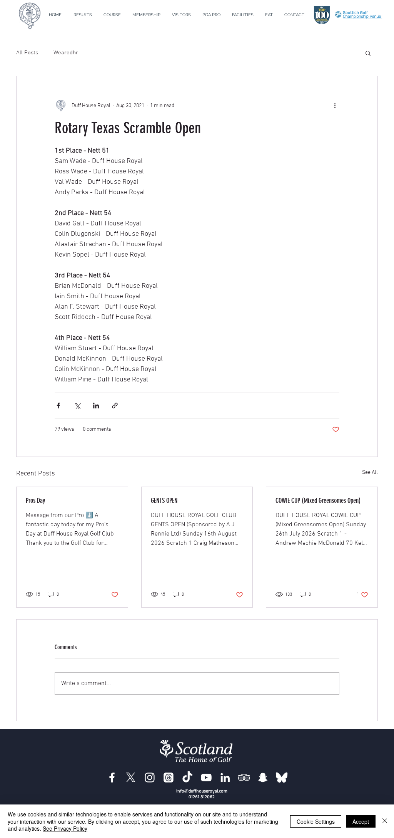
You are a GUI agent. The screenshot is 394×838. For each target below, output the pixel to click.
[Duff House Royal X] (130, 777)
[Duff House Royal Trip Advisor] (243, 777)
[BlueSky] (281, 777)
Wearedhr (65, 52)
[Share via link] (115, 405)
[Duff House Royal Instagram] (149, 777)
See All (370, 472)
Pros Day (35, 500)
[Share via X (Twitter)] (77, 405)
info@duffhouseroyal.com (201, 791)
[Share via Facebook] (58, 405)
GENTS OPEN (164, 500)
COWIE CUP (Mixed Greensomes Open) (318, 500)
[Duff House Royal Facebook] (112, 777)
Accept (360, 821)
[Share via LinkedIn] (96, 405)
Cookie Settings (316, 821)
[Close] (384, 821)
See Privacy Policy (65, 828)
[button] (112, 15)
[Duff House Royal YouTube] (206, 777)
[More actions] (334, 105)
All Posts (27, 52)
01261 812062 (202, 796)
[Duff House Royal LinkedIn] (225, 777)
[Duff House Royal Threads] (168, 777)
